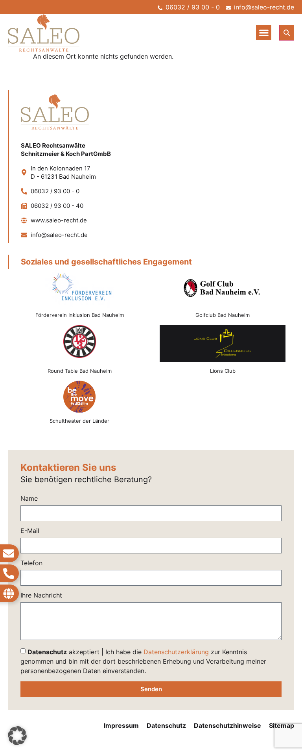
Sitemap (281, 725)
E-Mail (29, 531)
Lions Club (223, 371)
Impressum (121, 725)
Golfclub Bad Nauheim (222, 315)
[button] (263, 32)
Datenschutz (166, 725)
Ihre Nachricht (41, 595)
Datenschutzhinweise (227, 725)
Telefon (31, 563)
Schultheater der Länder (79, 421)
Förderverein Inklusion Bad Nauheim (79, 315)
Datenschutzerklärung (176, 651)
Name (29, 498)
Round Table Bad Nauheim (80, 371)
